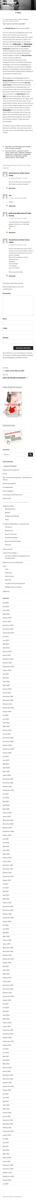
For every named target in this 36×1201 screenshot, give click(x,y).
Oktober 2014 (7, 993)
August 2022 (7, 670)
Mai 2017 (6, 891)
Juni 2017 (6, 888)
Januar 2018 (7, 861)
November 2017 (8, 869)
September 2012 (8, 1086)
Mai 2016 (6, 932)
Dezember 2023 (8, 625)
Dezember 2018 (8, 820)
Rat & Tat (8, 580)
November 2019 (8, 783)
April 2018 (6, 850)
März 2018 (6, 854)
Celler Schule (10, 151)
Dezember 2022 (8, 659)
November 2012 (8, 1079)
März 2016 (6, 936)
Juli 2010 (5, 1184)
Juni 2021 (6, 719)
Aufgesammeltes (8, 506)
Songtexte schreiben (22, 154)
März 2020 (6, 771)
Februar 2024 (7, 618)
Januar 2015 (7, 981)
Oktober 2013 (7, 1037)
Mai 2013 (6, 1056)
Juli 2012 (5, 1094)
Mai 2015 (6, 966)
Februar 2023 (7, 651)
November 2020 (8, 741)
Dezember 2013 (8, 1030)
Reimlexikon (7, 110)
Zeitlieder (20, 157)
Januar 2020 (7, 775)
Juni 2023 (6, 640)
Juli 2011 (5, 1139)
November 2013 (8, 1034)
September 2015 (8, 959)
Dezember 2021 (8, 696)
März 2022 (6, 685)
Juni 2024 (6, 606)
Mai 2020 (6, 764)
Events (5, 474)
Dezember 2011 (8, 1120)
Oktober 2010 (7, 1172)
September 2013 (8, 1041)
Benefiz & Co (9, 530)
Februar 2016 (7, 940)
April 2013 (6, 1060)
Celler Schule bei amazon (12, 387)
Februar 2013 (7, 1067)
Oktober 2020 (7, 745)
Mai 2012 (6, 1101)
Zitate (7, 520)
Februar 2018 (7, 858)
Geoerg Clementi (25, 152)
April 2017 (6, 895)
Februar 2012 (7, 1112)
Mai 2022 (6, 678)
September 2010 (8, 1176)
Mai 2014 (6, 1011)
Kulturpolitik (7, 498)
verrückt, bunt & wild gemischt (15, 583)
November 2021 (8, 700)
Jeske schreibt (7, 549)
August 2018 (7, 835)
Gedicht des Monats (9, 483)
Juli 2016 (5, 925)
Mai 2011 (5, 1146)
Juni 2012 (6, 1097)
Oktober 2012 (7, 1082)
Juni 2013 (6, 1052)
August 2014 (7, 1000)
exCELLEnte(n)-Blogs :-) (10, 553)
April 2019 (6, 805)
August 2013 (7, 1045)
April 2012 (6, 1105)
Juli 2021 (5, 715)
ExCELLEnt (14, 152)
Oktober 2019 (7, 786)
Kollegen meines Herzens (13, 587)
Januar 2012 (7, 1116)
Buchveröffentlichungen (13, 541)
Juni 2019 (6, 798)
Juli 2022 (6, 674)
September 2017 (8, 876)
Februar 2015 (7, 978)
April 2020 (6, 768)
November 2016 (8, 910)
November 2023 (8, 629)
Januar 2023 (7, 655)
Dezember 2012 (8, 1075)
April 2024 (6, 610)
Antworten (12, 188)
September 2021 (8, 708)
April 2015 (6, 970)
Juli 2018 (5, 839)
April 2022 (6, 681)
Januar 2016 (7, 944)
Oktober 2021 (7, 704)
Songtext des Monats (12, 516)
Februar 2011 (7, 1157)
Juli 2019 (5, 794)
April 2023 (6, 648)
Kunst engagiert (8, 491)
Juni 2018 (6, 843)
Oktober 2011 (7, 1127)
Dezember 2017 (8, 865)
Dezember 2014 (8, 985)
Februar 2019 (7, 813)
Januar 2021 (7, 734)
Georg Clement (8, 80)
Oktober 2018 (7, 828)
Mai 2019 (6, 801)
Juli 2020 (6, 756)
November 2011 (8, 1124)
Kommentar (7, 293)
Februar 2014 (7, 1023)
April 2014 (6, 1015)
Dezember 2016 (8, 906)
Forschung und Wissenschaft (12, 495)
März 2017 (6, 899)
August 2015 (7, 962)
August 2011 (7, 1135)
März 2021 (6, 726)
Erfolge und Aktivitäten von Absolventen (16, 524)
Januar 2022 (7, 693)
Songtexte (9, 154)
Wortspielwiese (10, 509)
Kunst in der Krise (11, 534)
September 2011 (8, 1131)
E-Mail (5, 328)
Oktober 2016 (7, 914)
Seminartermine (9, 425)
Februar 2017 (7, 903)
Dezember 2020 (8, 738)
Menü (19, 12)
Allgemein (6, 591)
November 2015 (8, 951)
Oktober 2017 (7, 873)
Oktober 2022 (7, 663)
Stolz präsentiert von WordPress (12, 1196)
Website (5, 338)
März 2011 (6, 1154)
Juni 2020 (6, 760)
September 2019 (8, 790)
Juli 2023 (6, 636)
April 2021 (6, 723)
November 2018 (8, 824)
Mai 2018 (6, 846)
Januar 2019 (7, 816)
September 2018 (8, 831)
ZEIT (4, 96)
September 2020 (8, 749)
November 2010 (8, 1169)
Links (4, 566)
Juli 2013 (5, 1049)
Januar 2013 (7, 1071)
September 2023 (8, 633)
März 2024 (6, 614)
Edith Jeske (17, 44)
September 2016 (8, 918)
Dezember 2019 (8, 779)
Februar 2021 (7, 730)
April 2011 (6, 1150)
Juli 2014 (5, 1004)
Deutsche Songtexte (11, 4)
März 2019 (6, 809)
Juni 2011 (6, 1142)
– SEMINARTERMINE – (10, 466)
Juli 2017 (5, 884)
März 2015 (6, 974)
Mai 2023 (6, 644)
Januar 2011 (6, 1161)
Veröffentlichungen (11, 537)
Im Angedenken (8, 487)
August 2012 (7, 1090)
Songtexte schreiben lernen (16, 156)
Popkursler (8, 573)
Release (7, 512)
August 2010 (7, 1180)
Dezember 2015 (8, 948)
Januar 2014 (7, 1026)
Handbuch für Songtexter (11, 470)
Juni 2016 (6, 929)
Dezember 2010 (8, 1165)
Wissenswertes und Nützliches (13, 562)
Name (5, 319)
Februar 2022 (7, 689)
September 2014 (8, 996)
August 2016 (7, 921)
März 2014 (6, 1019)
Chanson (20, 151)
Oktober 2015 (7, 955)
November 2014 (8, 989)
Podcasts (8, 545)
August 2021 (7, 711)
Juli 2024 (6, 603)
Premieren (8, 527)
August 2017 (7, 880)
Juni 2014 (6, 1007)
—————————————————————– (16, 502)
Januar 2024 (7, 621)
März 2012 (6, 1109)
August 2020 (7, 753)
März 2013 (6, 1064)
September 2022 (8, 666)
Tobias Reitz (28, 44)
